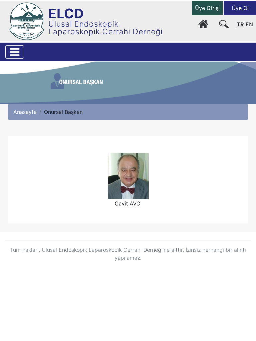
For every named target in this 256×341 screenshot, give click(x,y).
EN (249, 24)
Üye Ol (240, 8)
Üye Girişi (207, 8)
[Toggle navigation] (14, 52)
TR (240, 24)
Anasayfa (25, 112)
